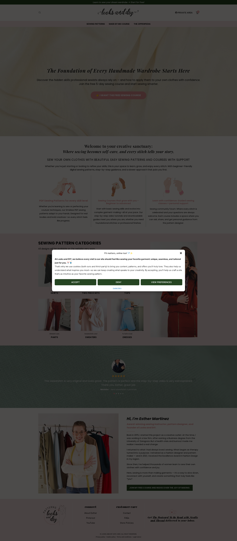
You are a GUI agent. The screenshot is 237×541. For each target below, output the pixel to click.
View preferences (161, 282)
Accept (75, 282)
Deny (118, 282)
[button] (181, 253)
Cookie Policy (117, 288)
